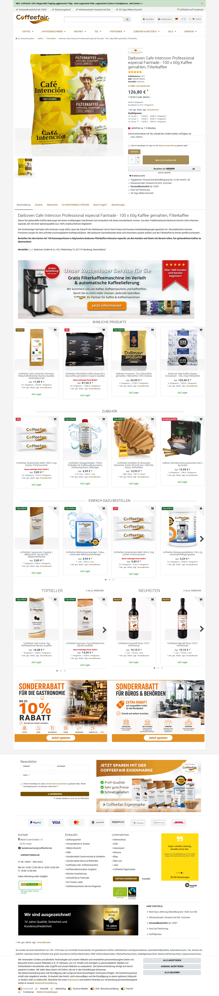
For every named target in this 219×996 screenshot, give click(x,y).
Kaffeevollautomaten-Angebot (81, 869)
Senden (134, 152)
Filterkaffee (51, 39)
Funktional (28, 992)
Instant (79, 31)
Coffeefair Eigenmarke (124, 869)
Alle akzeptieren (172, 960)
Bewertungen (118, 205)
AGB (115, 843)
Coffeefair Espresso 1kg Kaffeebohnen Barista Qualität (85, 644)
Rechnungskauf (63, 9)
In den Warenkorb (166, 160)
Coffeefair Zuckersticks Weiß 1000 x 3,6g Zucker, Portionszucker (36, 464)
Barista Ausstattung (76, 873)
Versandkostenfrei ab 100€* (33, 9)
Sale (171, 31)
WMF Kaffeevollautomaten (103, 954)
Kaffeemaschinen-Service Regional (83, 886)
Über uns (117, 861)
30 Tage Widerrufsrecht (130, 9)
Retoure (117, 852)
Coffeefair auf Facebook (191, 9)
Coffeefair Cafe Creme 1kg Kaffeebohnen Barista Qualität (36, 644)
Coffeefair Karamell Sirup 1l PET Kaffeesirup (134, 644)
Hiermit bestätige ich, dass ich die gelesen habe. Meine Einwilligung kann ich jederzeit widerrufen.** (54, 785)
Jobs (115, 865)
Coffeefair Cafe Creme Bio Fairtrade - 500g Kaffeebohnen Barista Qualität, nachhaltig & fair (36, 376)
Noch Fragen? (100, 205)
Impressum (118, 848)
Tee (96, 31)
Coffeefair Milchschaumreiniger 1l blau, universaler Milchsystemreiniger (85, 553)
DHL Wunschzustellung (107, 988)
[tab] (24, 205)
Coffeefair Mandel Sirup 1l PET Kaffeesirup (182, 644)
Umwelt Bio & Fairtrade (77, 878)
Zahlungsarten (73, 839)
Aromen (195, 950)
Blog (115, 856)
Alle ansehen (95, 590)
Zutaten (39, 205)
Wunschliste (138, 176)
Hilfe (68, 852)
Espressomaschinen (191, 954)
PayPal (129, 988)
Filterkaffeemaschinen (126, 954)
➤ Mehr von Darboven (139, 86)
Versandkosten (152, 110)
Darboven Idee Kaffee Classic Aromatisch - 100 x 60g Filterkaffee (182, 375)
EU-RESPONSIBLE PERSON (75, 205)
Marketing (61, 988)
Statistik (44, 988)
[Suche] (127, 19)
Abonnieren (56, 794)
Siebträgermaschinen (147, 954)
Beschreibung (23, 205)
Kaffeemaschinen (52, 31)
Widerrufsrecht (73, 848)
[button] (164, 170)
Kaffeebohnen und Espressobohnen (131, 950)
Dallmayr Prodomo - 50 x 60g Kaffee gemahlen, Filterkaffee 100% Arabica (134, 375)
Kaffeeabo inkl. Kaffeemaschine (82, 865)
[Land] (176, 19)
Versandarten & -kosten (78, 843)
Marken (189, 31)
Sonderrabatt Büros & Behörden (82, 861)
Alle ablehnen (172, 972)
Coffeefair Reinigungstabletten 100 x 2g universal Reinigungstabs (182, 553)
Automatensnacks (178, 950)
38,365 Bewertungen (179, 877)
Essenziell (28, 988)
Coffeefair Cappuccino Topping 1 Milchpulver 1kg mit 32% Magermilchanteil (36, 554)
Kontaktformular (30, 855)
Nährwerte (52, 205)
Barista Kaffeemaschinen (169, 954)
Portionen (116, 31)
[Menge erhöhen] (138, 157)
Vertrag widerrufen (126, 879)
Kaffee (26, 31)
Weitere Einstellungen (47, 992)
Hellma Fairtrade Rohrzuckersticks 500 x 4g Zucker (182, 464)
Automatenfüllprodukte (158, 950)
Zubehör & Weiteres (145, 31)
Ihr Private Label (74, 882)
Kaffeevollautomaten (80, 954)
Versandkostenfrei (158, 923)
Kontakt (146, 878)
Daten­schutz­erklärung (46, 983)
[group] (37, 349)
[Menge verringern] (138, 162)
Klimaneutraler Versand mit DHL (95, 9)
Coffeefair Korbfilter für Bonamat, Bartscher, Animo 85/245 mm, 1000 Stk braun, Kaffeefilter (133, 465)
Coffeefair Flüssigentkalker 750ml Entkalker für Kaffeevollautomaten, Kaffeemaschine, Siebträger (85, 465)
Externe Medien (80, 988)
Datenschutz (119, 839)
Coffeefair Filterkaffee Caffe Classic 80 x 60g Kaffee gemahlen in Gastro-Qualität (85, 375)
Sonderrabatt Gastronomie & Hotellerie (85, 856)
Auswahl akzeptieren (172, 966)
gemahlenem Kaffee (104, 950)
